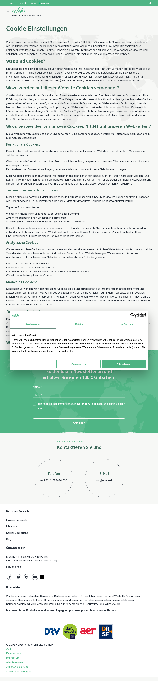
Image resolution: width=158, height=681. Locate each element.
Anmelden (79, 422)
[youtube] (35, 577)
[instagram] (18, 577)
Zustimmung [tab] (33, 324)
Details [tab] (79, 324)
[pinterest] (26, 577)
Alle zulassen (124, 364)
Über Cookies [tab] (125, 324)
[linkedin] (42, 577)
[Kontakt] (150, 3)
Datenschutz (85, 403)
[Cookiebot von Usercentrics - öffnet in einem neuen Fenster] (132, 315)
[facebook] (9, 577)
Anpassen (76, 364)
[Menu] (8, 12)
